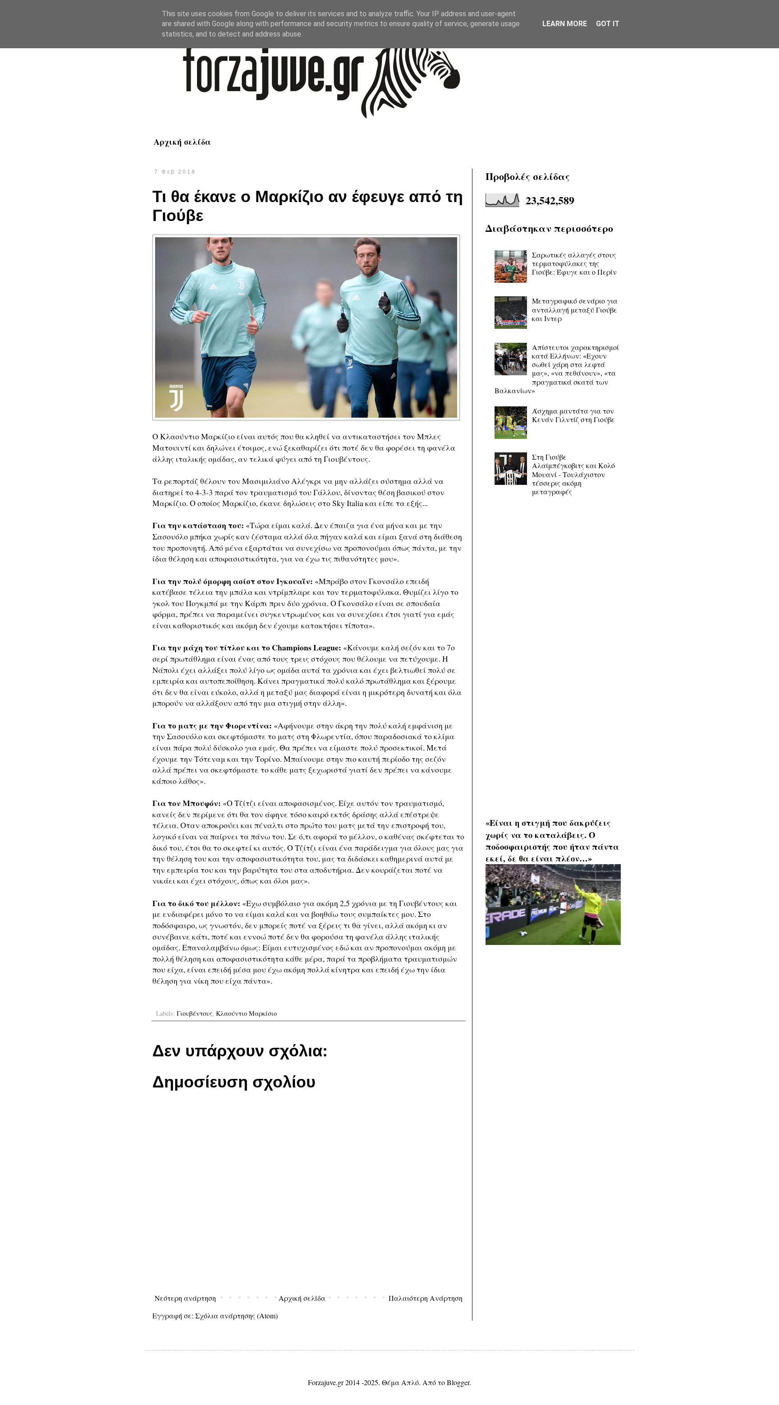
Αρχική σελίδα (182, 141)
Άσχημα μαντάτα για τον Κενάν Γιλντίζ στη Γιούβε (573, 415)
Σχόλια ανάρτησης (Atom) (236, 1315)
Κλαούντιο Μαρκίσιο (246, 1013)
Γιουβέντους (194, 1013)
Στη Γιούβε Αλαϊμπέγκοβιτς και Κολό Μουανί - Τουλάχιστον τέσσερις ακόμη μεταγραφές (573, 474)
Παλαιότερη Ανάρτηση (426, 1298)
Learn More (564, 23)
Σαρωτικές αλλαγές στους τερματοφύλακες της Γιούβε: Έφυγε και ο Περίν (574, 263)
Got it (607, 23)
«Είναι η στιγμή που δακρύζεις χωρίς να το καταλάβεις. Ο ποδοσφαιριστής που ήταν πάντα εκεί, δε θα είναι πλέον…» (552, 840)
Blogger (458, 1382)
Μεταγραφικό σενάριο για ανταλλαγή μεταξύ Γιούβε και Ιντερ (575, 309)
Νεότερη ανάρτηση (185, 1298)
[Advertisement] (553, 651)
